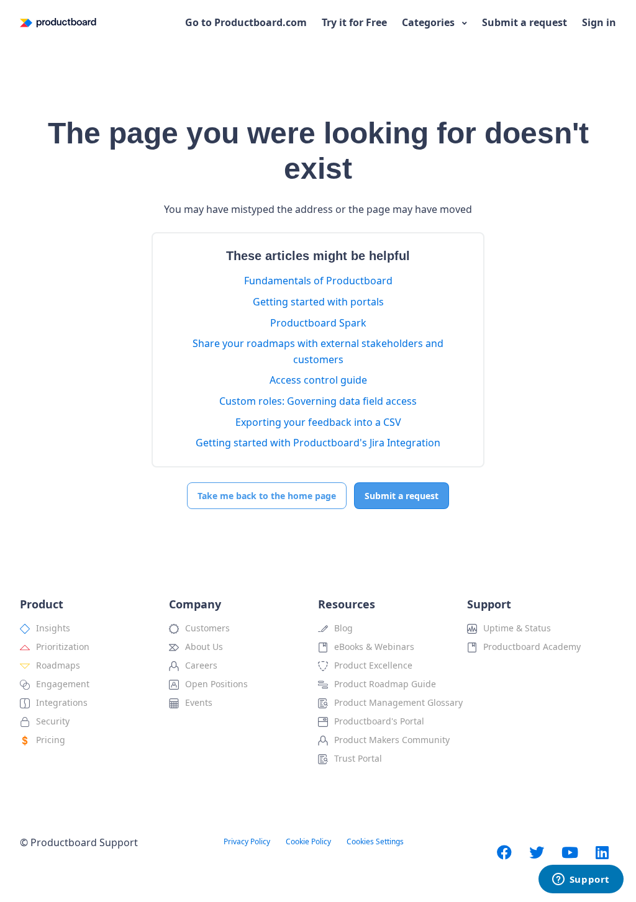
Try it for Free (354, 22)
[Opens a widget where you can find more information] (581, 880)
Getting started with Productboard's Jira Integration (318, 442)
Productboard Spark (318, 323)
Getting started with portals (318, 302)
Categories (429, 22)
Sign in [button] (599, 22)
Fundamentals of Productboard (318, 280)
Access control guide (318, 380)
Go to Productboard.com (246, 22)
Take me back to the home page (267, 496)
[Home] (58, 22)
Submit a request (524, 22)
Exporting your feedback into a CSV (318, 422)
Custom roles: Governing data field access (318, 401)
